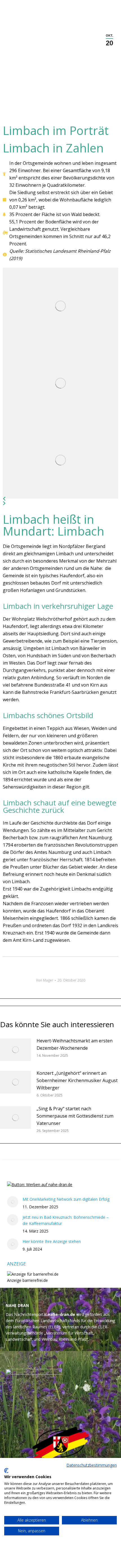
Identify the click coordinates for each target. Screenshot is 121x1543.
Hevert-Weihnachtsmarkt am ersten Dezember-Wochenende (75, 1044)
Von (44, 980)
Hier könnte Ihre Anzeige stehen (52, 1241)
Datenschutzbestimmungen (91, 1465)
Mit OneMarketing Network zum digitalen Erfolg (66, 1199)
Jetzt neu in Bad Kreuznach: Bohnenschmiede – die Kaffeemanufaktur (66, 1220)
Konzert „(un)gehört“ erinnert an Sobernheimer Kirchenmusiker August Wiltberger (77, 1080)
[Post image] (60, 306)
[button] (60, 498)
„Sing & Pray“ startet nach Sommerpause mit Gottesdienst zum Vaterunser (75, 1115)
